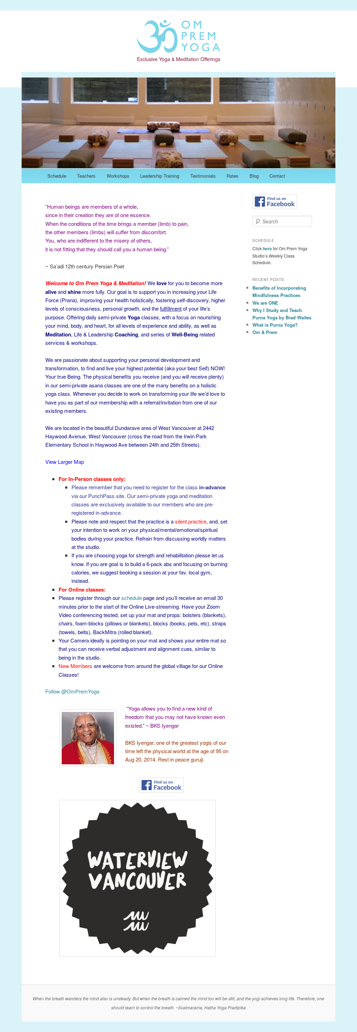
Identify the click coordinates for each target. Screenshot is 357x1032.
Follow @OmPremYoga (72, 691)
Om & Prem (265, 332)
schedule (131, 597)
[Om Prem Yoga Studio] (178, 46)
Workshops (118, 175)
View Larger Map (64, 461)
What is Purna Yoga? (275, 324)
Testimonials (203, 175)
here (267, 248)
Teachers (86, 175)
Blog (254, 175)
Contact (277, 175)
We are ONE (265, 302)
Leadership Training (159, 175)
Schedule (56, 175)
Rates (232, 175)
